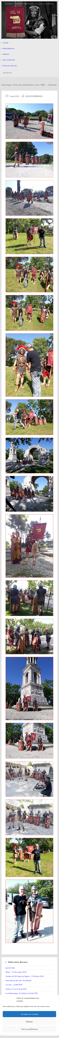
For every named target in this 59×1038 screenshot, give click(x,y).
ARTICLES (6, 54)
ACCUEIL (5, 43)
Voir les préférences (29, 1029)
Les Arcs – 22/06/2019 (14, 985)
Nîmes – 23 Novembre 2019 (16, 972)
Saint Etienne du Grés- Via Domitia (18, 980)
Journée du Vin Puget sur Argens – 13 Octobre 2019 (25, 976)
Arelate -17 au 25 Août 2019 (16, 989)
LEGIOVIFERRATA (34, 96)
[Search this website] (29, 72)
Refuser (29, 1022)
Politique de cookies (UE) (10, 65)
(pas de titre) (10, 968)
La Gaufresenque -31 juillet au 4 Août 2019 (22, 993)
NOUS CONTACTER (9, 60)
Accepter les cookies (29, 1014)
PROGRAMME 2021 (9, 48)
